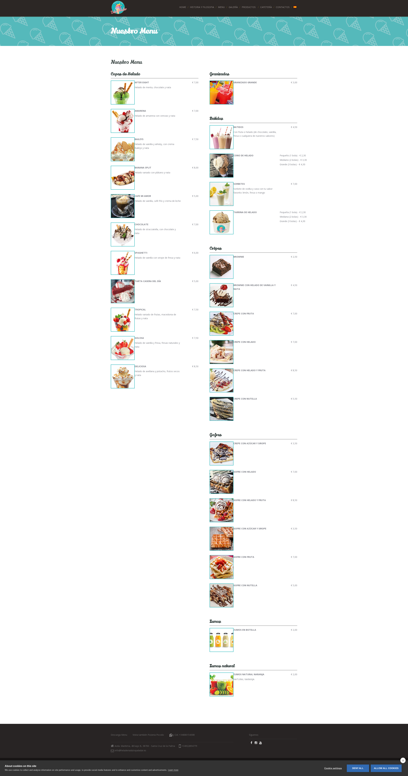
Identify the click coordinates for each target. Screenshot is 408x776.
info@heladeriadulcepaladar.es (130, 750)
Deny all (358, 768)
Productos (249, 7)
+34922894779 (189, 745)
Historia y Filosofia (202, 7)
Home (182, 7)
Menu (221, 7)
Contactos (283, 7)
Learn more (173, 770)
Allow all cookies (386, 768)
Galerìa (233, 7)
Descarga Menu (119, 734)
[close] (403, 760)
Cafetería (266, 7)
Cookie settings (333, 768)
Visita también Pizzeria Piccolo (148, 734)
